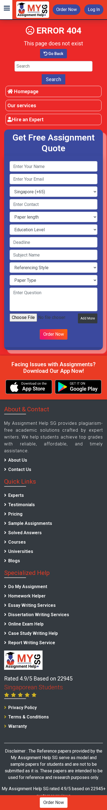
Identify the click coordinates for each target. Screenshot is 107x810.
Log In (94, 9)
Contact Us (19, 469)
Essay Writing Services (32, 605)
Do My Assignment (27, 586)
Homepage (25, 91)
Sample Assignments (30, 523)
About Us (17, 460)
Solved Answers (25, 532)
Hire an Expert (28, 119)
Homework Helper (27, 596)
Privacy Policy (22, 707)
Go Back (55, 53)
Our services (21, 105)
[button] (6, 9)
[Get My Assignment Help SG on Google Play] (78, 387)
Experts (16, 495)
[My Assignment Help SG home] (32, 9)
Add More (87, 318)
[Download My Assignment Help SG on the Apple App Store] (28, 387)
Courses (17, 542)
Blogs (14, 560)
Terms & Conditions (28, 717)
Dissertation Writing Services (38, 614)
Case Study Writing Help (33, 633)
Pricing (15, 514)
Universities (20, 551)
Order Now (66, 9)
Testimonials (21, 504)
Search (53, 79)
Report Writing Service (31, 642)
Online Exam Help (26, 624)
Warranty (17, 726)
